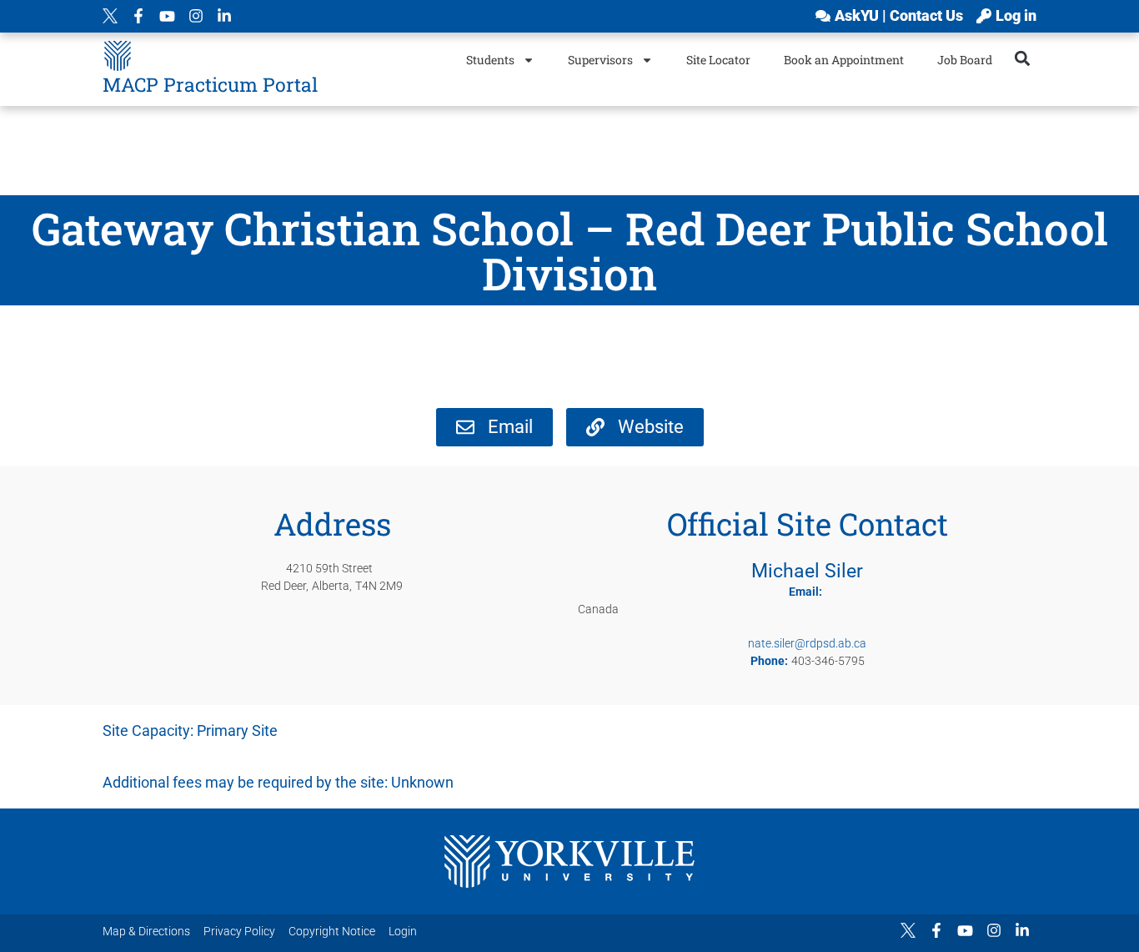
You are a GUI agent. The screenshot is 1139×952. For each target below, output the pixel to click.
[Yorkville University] (569, 861)
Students (490, 60)
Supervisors (600, 60)
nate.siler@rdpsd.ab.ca (807, 643)
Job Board (964, 60)
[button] (1022, 58)
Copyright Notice (332, 931)
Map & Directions (146, 931)
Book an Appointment (844, 60)
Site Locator (718, 60)
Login (403, 931)
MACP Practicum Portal (210, 84)
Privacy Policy (239, 931)
